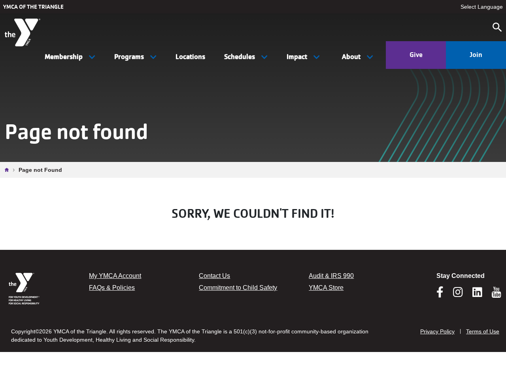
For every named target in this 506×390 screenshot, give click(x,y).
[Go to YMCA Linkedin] (477, 294)
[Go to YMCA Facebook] (440, 294)
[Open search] (497, 27)
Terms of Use (482, 331)
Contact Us (214, 275)
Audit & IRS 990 (331, 275)
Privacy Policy (437, 331)
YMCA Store (326, 287)
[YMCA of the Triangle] (23, 32)
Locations (190, 56)
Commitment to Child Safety (238, 287)
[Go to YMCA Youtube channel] (496, 292)
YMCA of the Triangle (33, 6)
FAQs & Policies (112, 287)
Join (476, 54)
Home (9, 170)
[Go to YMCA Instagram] (458, 294)
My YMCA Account (115, 275)
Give (416, 54)
